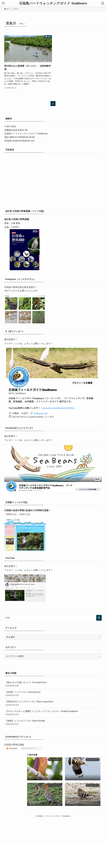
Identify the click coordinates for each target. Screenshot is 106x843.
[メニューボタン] (3, 3)
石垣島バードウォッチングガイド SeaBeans (53, 3)
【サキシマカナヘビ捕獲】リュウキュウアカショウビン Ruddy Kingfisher (41, 713)
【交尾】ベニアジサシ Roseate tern (23, 693)
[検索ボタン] (102, 3)
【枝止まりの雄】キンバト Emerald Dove (26, 684)
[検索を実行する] (99, 618)
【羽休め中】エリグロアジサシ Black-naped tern (29, 703)
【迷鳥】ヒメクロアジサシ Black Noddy (25, 722)
